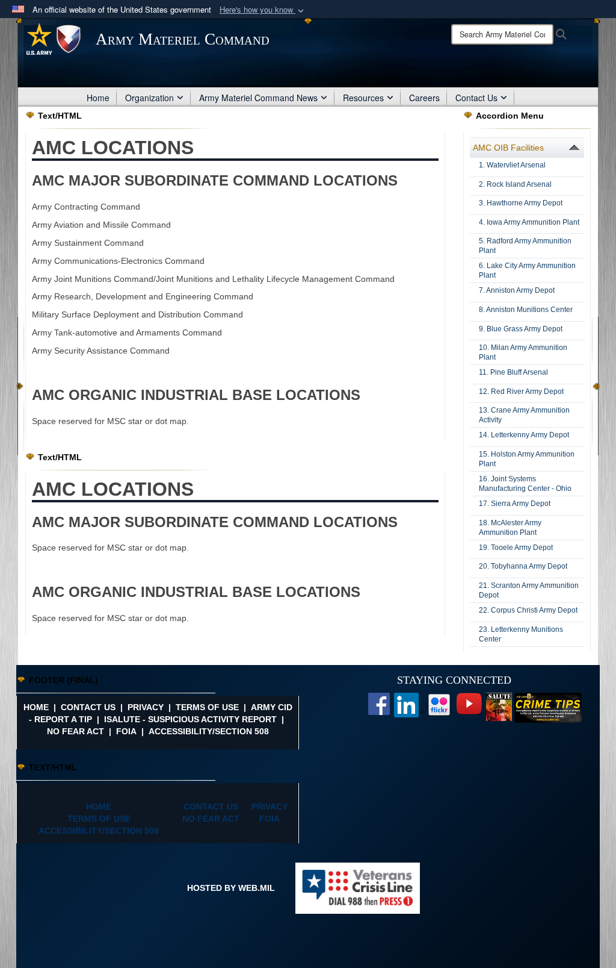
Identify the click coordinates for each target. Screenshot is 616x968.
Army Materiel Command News (258, 98)
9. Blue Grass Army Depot (520, 329)
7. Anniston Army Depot (517, 290)
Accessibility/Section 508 (209, 731)
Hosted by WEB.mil (231, 888)
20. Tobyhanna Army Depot (523, 566)
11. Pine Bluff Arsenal (513, 372)
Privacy (146, 707)
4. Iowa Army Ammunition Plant (529, 222)
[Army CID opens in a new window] (548, 706)
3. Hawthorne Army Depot (520, 203)
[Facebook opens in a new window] (379, 703)
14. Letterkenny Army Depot (524, 435)
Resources (363, 98)
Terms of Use (207, 707)
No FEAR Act (75, 731)
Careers (424, 98)
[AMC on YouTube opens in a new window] (469, 703)
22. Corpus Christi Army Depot (528, 610)
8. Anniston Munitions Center (526, 309)
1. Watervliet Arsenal (512, 165)
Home (98, 98)
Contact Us (476, 98)
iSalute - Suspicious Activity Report (190, 719)
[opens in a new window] (409, 704)
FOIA (126, 731)
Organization (149, 98)
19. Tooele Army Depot (516, 547)
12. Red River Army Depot (521, 391)
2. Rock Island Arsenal (515, 184)
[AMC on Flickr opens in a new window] (439, 703)
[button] (263, 10)
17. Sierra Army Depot (514, 503)
